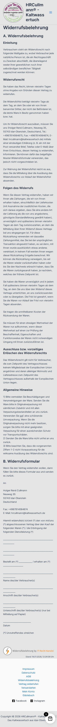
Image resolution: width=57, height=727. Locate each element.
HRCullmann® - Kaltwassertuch (35, 12)
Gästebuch (28, 695)
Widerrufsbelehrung (28, 680)
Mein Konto (28, 691)
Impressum (28, 669)
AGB (28, 676)
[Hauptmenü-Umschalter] (51, 12)
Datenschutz (28, 672)
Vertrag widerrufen (28, 684)
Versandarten (28, 687)
